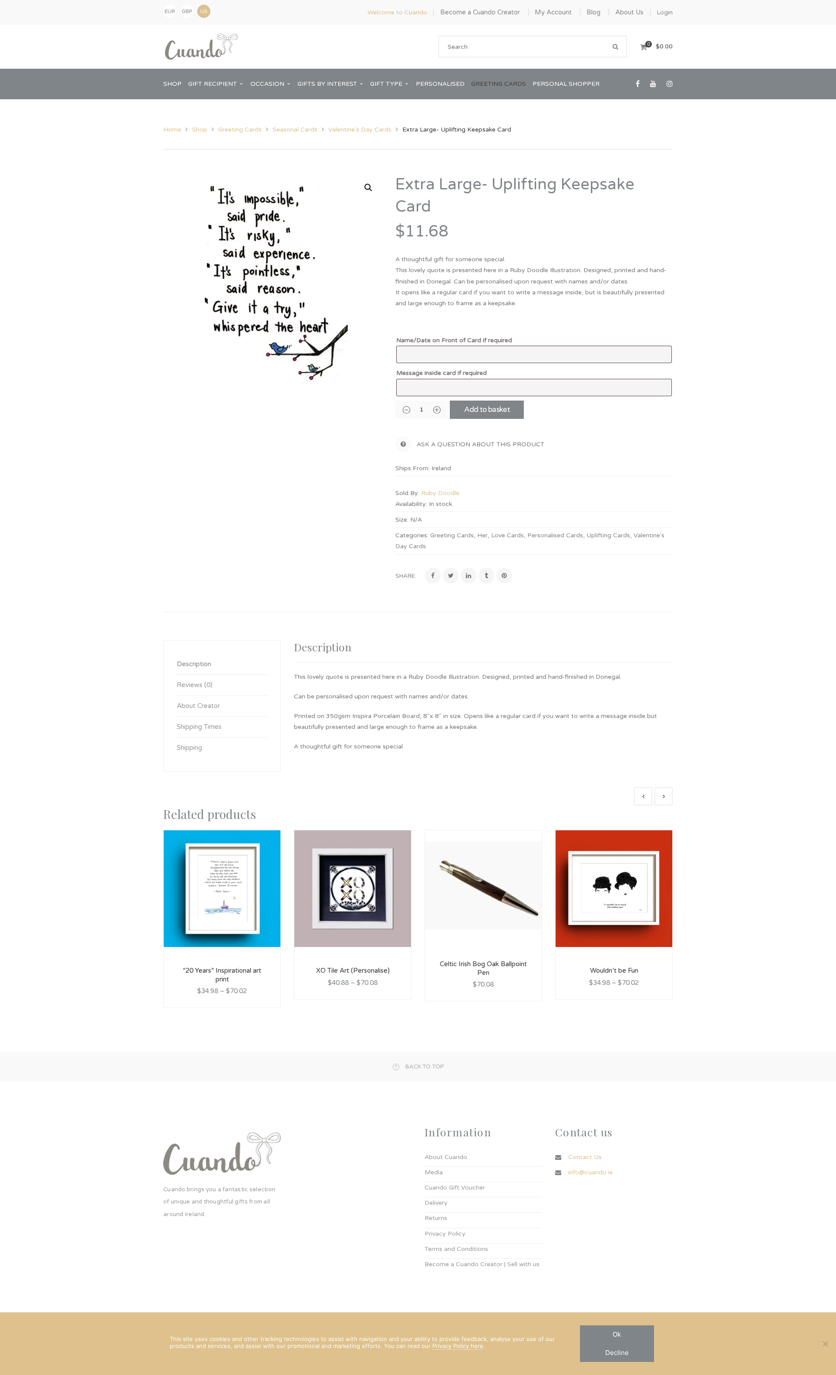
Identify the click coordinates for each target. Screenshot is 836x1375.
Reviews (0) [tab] (194, 685)
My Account (553, 12)
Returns (436, 1218)
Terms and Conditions (456, 1249)
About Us (629, 12)
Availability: (411, 504)
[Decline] (825, 1343)
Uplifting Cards (608, 535)
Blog (593, 12)
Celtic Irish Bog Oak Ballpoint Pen (483, 968)
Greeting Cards (240, 129)
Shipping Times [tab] (199, 727)
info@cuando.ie (590, 1172)
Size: (401, 519)
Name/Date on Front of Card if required (454, 340)
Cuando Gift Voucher (455, 1187)
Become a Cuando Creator (480, 12)
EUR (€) (170, 13)
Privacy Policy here (457, 1345)
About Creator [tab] (198, 706)
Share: (405, 576)
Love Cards (507, 535)
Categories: (411, 535)
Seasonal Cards (295, 129)
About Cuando (446, 1157)
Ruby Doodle (440, 493)
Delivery (436, 1202)
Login (665, 12)
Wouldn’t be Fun (614, 970)
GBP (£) (187, 13)
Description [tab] (194, 664)
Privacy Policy (445, 1233)
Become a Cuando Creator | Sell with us (482, 1264)
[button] (368, 187)
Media (434, 1172)
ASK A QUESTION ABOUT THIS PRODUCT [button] (480, 444)
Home (172, 129)
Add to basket (487, 409)
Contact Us (585, 1157)
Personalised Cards (555, 535)
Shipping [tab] (189, 748)
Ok (617, 1334)
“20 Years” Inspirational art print (222, 975)
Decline (617, 1352)
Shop (199, 129)
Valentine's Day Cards (359, 129)
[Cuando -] (201, 46)
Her (482, 535)
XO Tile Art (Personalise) (353, 970)
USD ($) (203, 11)
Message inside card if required (441, 373)
